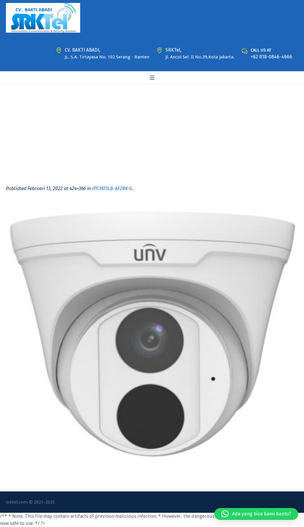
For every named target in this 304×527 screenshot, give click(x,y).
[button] (256, 514)
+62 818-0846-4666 (271, 57)
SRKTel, (173, 50)
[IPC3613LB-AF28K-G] (152, 333)
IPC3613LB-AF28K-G (112, 188)
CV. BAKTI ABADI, (82, 50)
